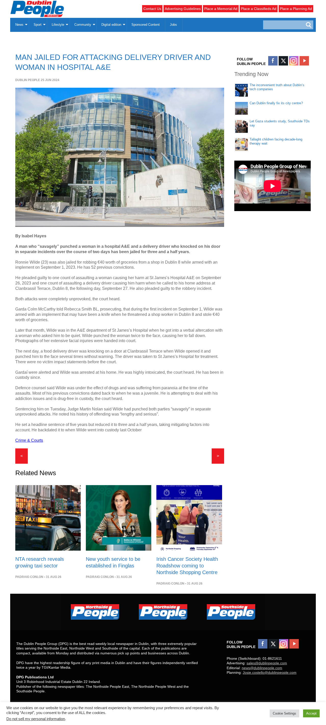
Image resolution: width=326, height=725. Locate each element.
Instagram (293, 61)
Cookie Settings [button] (284, 713)
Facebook (273, 61)
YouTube (304, 61)
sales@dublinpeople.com (267, 663)
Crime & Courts (29, 440)
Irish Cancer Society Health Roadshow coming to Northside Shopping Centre (187, 565)
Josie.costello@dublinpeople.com (269, 672)
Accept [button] (311, 713)
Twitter (283, 61)
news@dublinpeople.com (262, 668)
